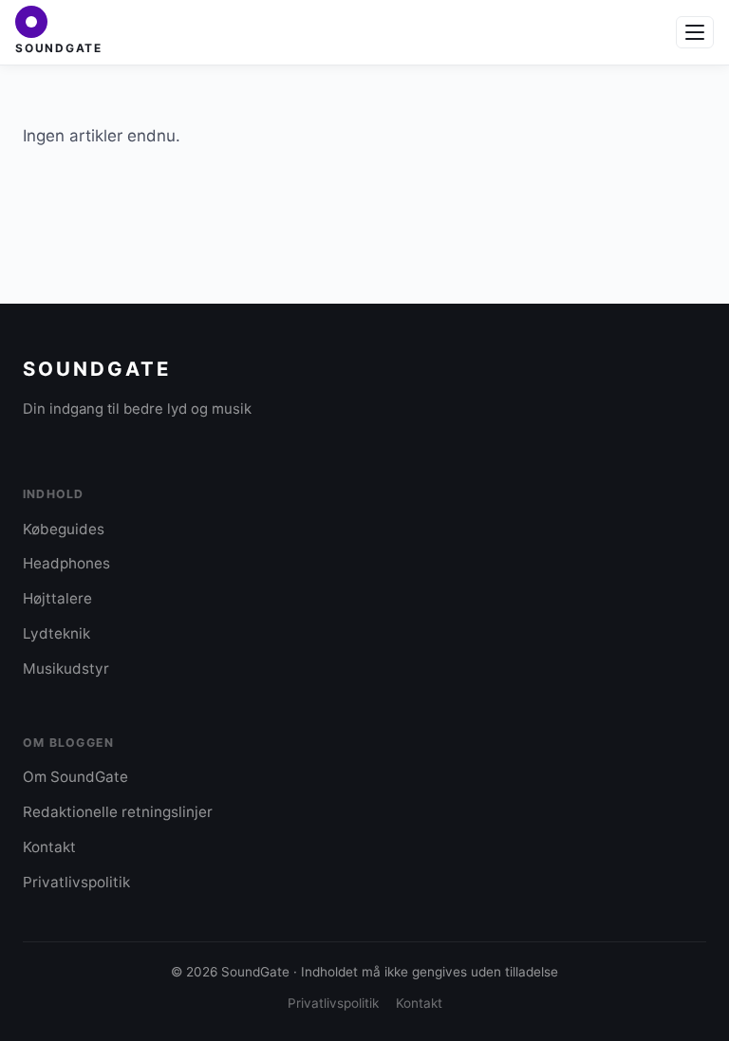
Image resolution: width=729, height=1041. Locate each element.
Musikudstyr (66, 669)
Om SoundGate (75, 777)
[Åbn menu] (695, 32)
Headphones (66, 563)
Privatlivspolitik (76, 882)
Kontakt (49, 847)
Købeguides (63, 529)
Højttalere (57, 598)
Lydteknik (56, 633)
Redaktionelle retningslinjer (118, 812)
